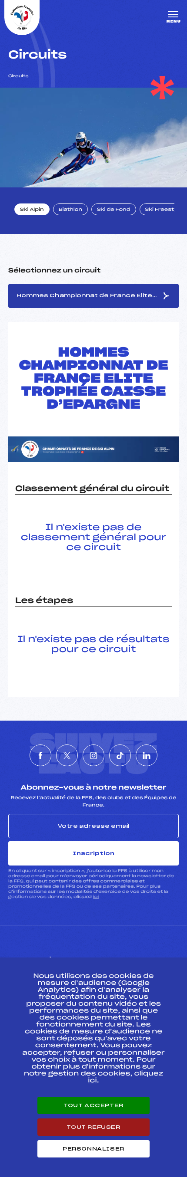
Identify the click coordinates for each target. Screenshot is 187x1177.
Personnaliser (93, 1148)
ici (96, 897)
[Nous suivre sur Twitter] (67, 755)
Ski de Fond (113, 210)
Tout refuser (93, 1127)
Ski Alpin (32, 210)
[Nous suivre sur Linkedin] (146, 755)
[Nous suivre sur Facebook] (40, 755)
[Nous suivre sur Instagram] (93, 755)
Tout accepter (93, 1105)
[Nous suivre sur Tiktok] (120, 755)
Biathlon (70, 210)
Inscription (93, 853)
